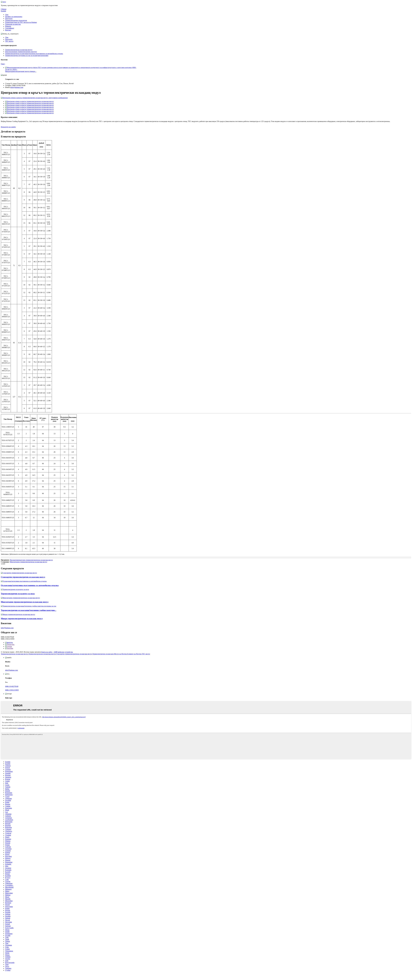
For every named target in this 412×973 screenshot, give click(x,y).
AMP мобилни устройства (63, 652)
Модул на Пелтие (120, 654)
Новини (8, 26)
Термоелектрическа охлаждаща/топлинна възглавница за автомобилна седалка (34, 53)
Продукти (8, 18)
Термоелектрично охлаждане (103, 654)
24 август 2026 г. (11, 69)
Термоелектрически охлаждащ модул (18, 50)
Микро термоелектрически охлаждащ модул (22, 618)
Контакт (8, 30)
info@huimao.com (17, 87)
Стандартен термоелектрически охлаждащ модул (74, 654)
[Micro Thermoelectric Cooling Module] (18, 614)
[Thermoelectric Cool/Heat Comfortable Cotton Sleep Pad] (28, 606)
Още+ (3, 64)
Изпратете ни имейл (8, 127)
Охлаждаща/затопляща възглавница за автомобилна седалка (30, 585)
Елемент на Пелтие (134, 654)
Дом (6, 15)
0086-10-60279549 (11, 686)
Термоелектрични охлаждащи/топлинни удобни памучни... (28, 610)
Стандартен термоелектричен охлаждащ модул (23, 577)
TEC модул (9, 41)
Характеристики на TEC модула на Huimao (21, 22)
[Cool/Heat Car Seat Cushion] (24, 581)
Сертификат (9, 28)
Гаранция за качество (13, 24)
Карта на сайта (46, 652)
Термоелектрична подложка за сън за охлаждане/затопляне (26, 55)
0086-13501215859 (12, 690)
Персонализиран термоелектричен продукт (21, 52)
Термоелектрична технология (16, 20)
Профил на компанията (13, 16)
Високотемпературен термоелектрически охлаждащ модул (31, 560)
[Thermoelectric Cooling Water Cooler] (15, 589)
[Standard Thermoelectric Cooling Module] (19, 573)
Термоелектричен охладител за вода (18, 594)
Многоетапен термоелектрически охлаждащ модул (28, 562)
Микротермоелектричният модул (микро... (20, 71)
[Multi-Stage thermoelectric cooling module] (20, 598)
